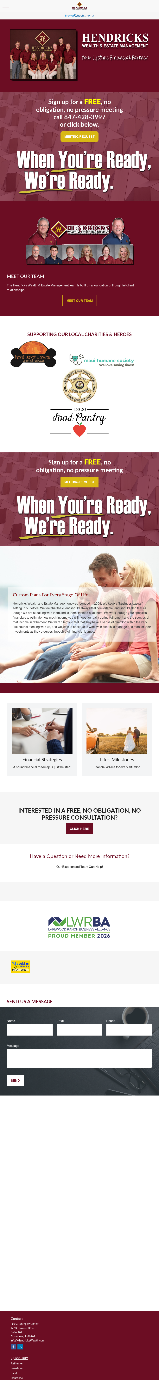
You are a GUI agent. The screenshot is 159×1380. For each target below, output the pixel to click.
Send (15, 1080)
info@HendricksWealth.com (28, 1340)
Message (13, 1045)
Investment (17, 1368)
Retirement (17, 1363)
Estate (14, 1373)
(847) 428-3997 (29, 1324)
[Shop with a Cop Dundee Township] (79, 401)
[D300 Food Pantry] (79, 437)
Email (61, 1020)
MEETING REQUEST (79, 136)
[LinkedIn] (20, 1346)
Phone (110, 1020)
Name (11, 1020)
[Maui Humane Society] (101, 366)
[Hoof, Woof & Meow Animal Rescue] (33, 366)
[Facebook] (13, 1346)
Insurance (17, 1378)
